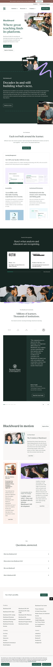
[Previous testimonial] (43, 404)
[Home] (4, 8)
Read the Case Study (38, 395)
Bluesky (37, 638)
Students (35, 4)
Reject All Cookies (46, 664)
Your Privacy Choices (40, 622)
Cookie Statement (32, 661)
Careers (5, 636)
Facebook (37, 640)
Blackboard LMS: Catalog (9, 615)
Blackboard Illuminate (8, 617)
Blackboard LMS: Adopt (8, 611)
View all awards (46, 271)
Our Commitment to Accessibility (39, 625)
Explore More (45, 426)
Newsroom (5, 638)
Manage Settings (5, 664)
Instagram (37, 642)
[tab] (9, 330)
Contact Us (44, 595)
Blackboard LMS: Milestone (25, 615)
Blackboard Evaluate (24, 624)
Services (5, 626)
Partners (5, 640)
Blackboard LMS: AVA (24, 608)
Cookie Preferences (39, 620)
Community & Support (44, 4)
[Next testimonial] (48, 404)
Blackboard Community (8, 642)
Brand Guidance (7, 645)
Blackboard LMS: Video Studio (24, 611)
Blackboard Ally (22, 617)
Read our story (8, 105)
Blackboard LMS (7, 608)
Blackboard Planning (8, 621)
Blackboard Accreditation (25, 619)
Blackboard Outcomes (8, 624)
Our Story (5, 633)
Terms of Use (38, 618)
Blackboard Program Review (25, 621)
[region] (30, 260)
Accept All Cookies (36, 664)
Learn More (30, 455)
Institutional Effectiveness (9, 619)
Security (37, 615)
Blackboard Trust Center (41, 605)
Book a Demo (45, 8)
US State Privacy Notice (40, 611)
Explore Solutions (8, 50)
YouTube (37, 636)
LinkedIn (37, 633)
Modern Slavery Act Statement (42, 613)
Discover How (26, 148)
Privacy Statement (39, 609)
